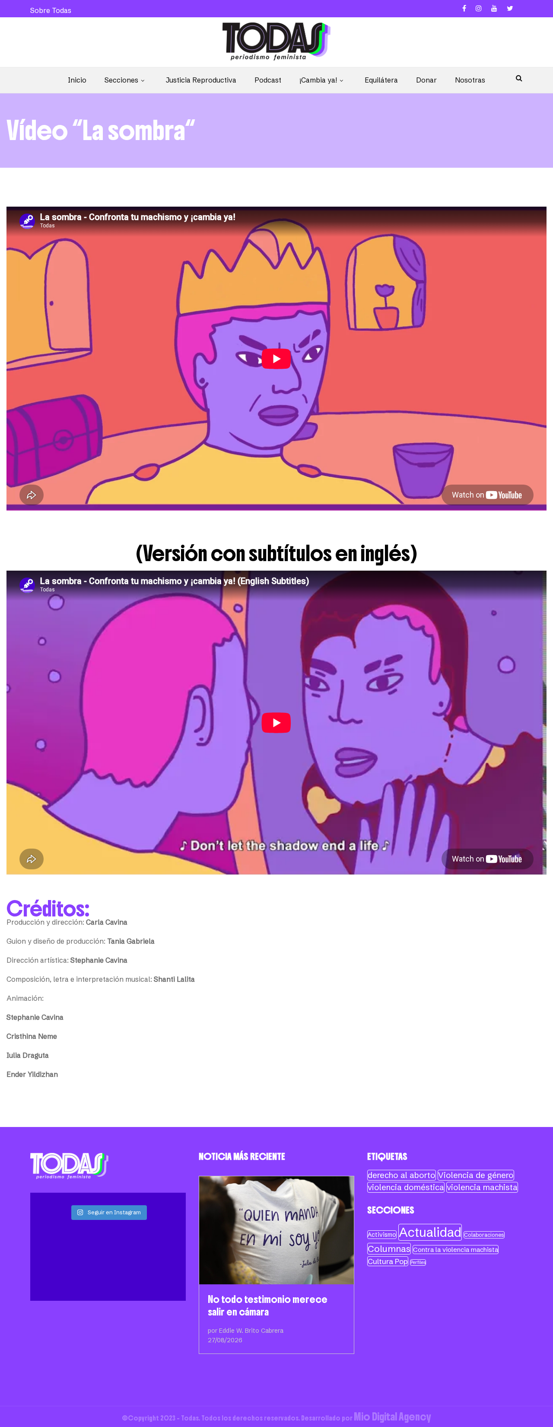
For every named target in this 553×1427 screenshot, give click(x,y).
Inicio (77, 80)
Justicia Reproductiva (201, 80)
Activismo (382, 1235)
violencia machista (482, 1187)
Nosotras (470, 80)
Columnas (389, 1248)
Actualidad (430, 1232)
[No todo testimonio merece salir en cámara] (276, 1230)
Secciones (121, 80)
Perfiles (418, 1262)
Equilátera (381, 80)
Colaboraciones (484, 1235)
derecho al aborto (401, 1175)
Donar (426, 80)
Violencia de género (476, 1175)
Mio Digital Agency (392, 1416)
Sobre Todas (50, 10)
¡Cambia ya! (318, 80)
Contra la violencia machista (455, 1249)
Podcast (267, 80)
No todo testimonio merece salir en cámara (267, 1305)
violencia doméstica (406, 1187)
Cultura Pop (388, 1261)
